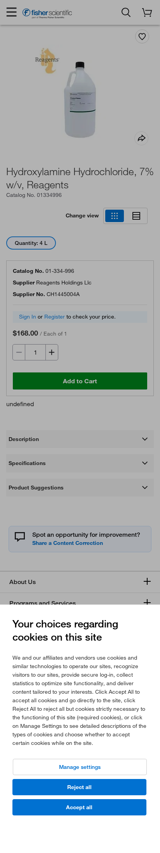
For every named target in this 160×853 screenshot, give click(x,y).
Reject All (79, 787)
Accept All (79, 807)
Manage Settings (80, 766)
